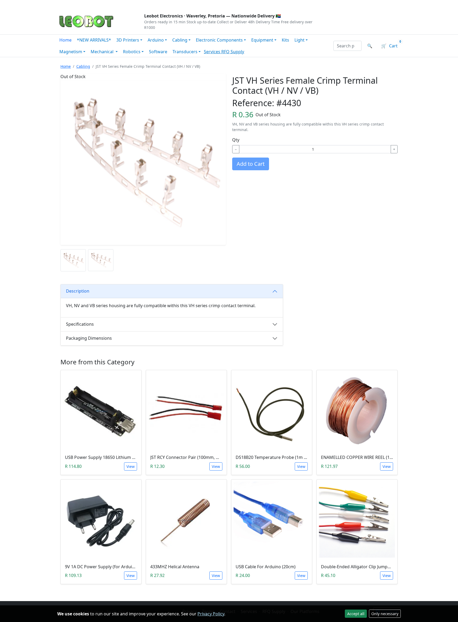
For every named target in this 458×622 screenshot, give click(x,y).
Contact (115, 4)
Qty (235, 140)
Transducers (185, 52)
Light (299, 40)
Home (65, 40)
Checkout (344, 4)
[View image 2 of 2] (100, 260)
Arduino (156, 40)
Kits (285, 40)
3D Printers (127, 40)
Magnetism (70, 52)
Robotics (131, 52)
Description (77, 291)
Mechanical (102, 52)
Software (158, 52)
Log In (369, 4)
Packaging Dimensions (89, 338)
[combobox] (347, 46)
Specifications (80, 324)
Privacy (172, 4)
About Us (91, 4)
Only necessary (384, 613)
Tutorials (67, 4)
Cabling (179, 40)
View (130, 466)
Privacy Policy (210, 614)
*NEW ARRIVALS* (94, 40)
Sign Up (392, 4)
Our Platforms (144, 4)
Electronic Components (219, 40)
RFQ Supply (232, 52)
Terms (192, 4)
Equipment (262, 40)
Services (212, 52)
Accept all (355, 613)
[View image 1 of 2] (73, 260)
